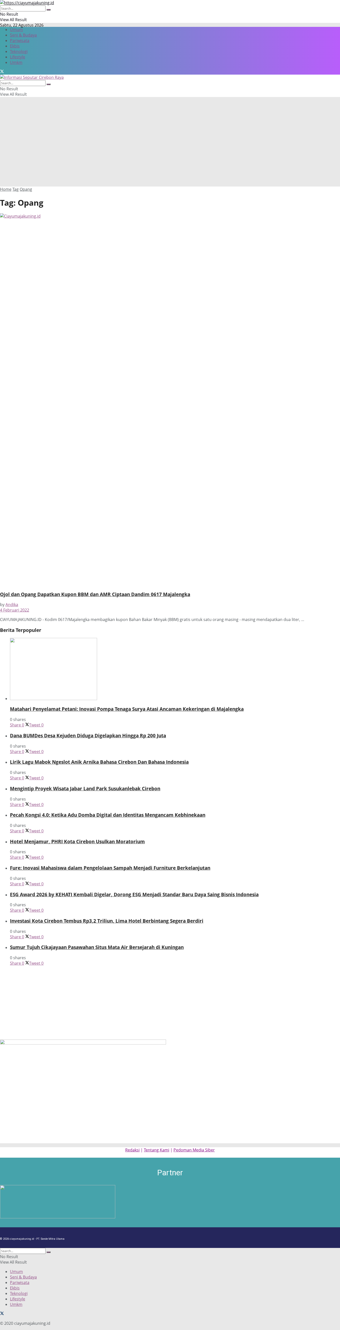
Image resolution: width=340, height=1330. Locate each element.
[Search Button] (49, 9)
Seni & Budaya (23, 35)
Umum (16, 29)
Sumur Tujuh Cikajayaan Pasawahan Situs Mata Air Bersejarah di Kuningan (97, 947)
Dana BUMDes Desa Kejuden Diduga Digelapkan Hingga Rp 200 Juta (88, 735)
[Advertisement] (170, 149)
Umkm (16, 62)
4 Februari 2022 (14, 610)
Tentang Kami (156, 1150)
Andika (11, 604)
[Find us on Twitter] (2, 72)
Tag (15, 189)
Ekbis (15, 46)
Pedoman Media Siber (194, 1150)
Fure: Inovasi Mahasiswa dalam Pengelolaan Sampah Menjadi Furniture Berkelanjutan (110, 868)
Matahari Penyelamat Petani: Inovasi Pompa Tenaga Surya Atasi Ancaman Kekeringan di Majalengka (127, 709)
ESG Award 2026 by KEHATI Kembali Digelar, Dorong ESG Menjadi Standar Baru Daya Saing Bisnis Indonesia (134, 894)
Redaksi (132, 1150)
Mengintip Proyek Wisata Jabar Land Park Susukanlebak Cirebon (85, 788)
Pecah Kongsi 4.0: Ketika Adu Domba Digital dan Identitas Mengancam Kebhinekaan (107, 815)
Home (5, 189)
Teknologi (19, 51)
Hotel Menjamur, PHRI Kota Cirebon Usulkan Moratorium (77, 841)
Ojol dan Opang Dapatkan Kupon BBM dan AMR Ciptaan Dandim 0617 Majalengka (95, 594)
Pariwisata (19, 40)
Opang (26, 189)
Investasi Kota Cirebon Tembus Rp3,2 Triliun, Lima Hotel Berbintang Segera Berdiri (106, 921)
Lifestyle (17, 57)
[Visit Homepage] (27, 2)
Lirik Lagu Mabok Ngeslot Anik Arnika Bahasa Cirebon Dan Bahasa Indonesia (99, 762)
